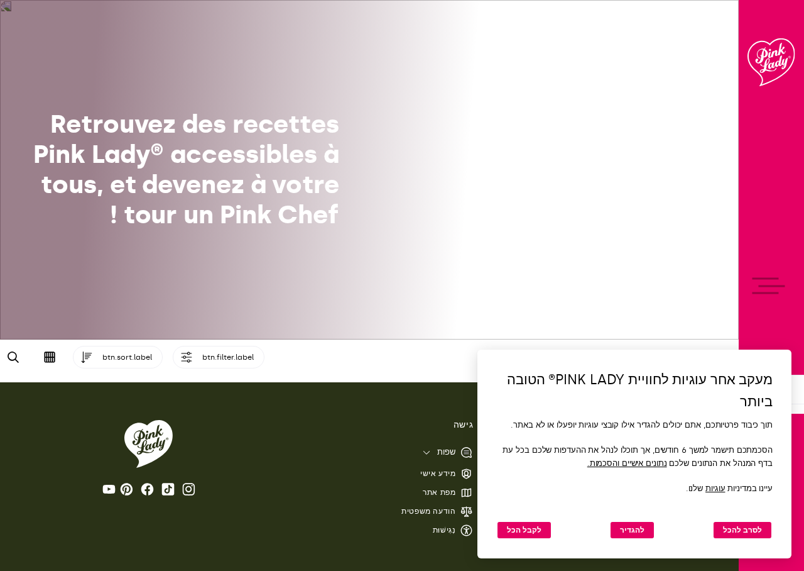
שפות (446, 452)
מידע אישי (437, 473)
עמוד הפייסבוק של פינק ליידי (145, 489)
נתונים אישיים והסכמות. (627, 463)
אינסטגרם (186, 489)
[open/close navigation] (772, 286)
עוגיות (715, 488)
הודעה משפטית (428, 511)
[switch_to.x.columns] (49, 357)
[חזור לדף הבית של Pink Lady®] (148, 444)
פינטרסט (124, 489)
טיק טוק (166, 489)
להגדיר (632, 530)
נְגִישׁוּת (444, 530)
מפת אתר (439, 492)
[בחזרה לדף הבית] (771, 62)
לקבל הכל (524, 530)
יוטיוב (107, 489)
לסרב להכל (742, 530)
